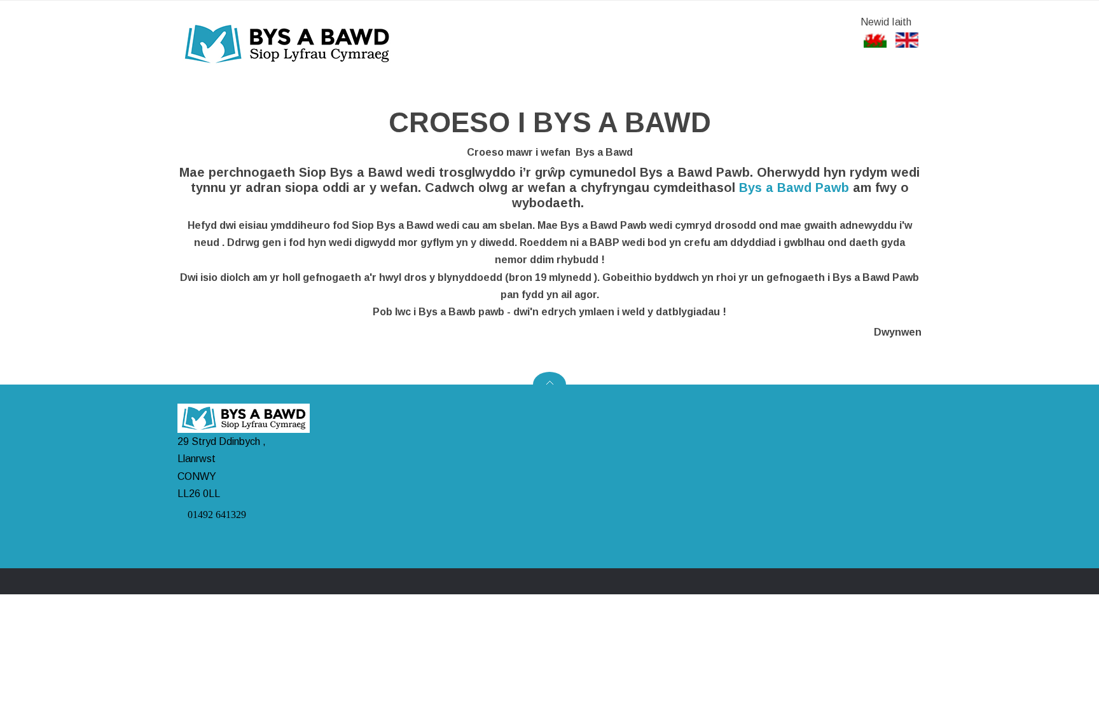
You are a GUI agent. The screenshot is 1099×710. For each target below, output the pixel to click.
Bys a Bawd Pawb (794, 188)
